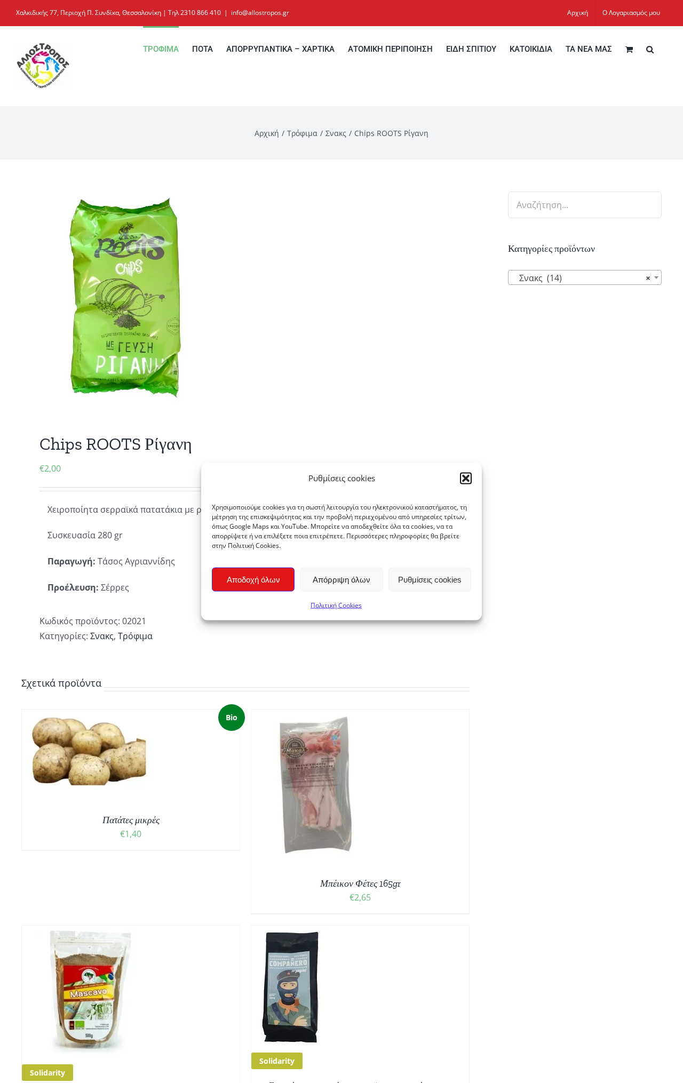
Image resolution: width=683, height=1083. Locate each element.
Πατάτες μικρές (131, 820)
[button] (465, 478)
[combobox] (585, 277)
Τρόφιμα (135, 636)
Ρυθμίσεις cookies (430, 579)
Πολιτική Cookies (336, 605)
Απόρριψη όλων (341, 579)
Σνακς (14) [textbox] (581, 278)
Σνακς (102, 636)
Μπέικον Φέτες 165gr (360, 883)
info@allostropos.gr (260, 12)
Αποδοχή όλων (253, 579)
